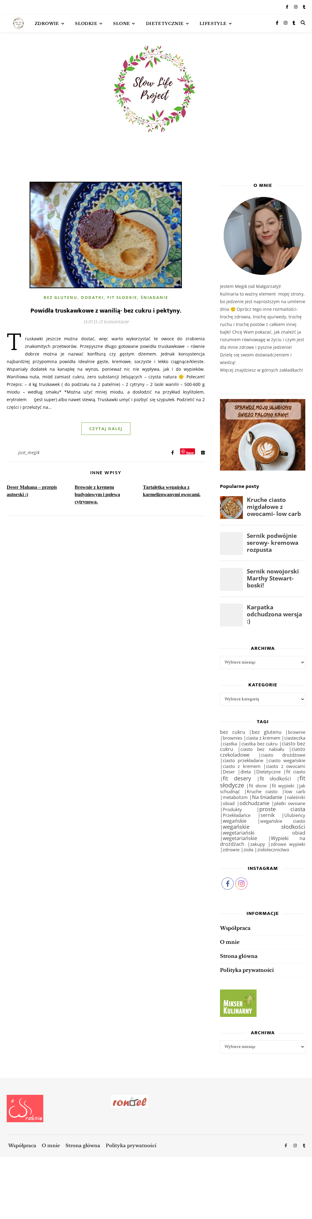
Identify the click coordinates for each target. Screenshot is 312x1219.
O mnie (229, 942)
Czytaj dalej (105, 428)
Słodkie (86, 23)
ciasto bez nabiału (262, 749)
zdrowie (231, 849)
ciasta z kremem (263, 738)
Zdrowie (47, 23)
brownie (296, 732)
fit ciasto (295, 772)
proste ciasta (282, 809)
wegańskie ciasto (282, 821)
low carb (295, 791)
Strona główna (238, 956)
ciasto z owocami (285, 766)
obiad (229, 803)
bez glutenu (267, 732)
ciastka (230, 744)
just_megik (29, 452)
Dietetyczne (268, 772)
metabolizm (235, 797)
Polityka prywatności (247, 970)
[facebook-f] (287, 7)
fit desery (237, 778)
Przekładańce (236, 815)
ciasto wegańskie (286, 760)
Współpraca (235, 928)
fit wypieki (283, 786)
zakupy (257, 844)
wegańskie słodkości (264, 826)
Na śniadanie (267, 796)
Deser (229, 772)
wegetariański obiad (264, 832)
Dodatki (92, 297)
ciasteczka (294, 737)
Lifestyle (213, 23)
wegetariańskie (240, 838)
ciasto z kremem (242, 766)
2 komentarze (114, 322)
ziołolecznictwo (273, 849)
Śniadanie (154, 297)
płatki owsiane (289, 803)
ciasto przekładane (243, 760)
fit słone (258, 785)
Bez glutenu (60, 297)
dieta (245, 772)
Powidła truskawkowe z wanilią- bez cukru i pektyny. (105, 310)
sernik (268, 814)
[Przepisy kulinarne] (262, 1003)
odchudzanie (254, 803)
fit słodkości (275, 778)
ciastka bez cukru (259, 744)
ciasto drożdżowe (283, 755)
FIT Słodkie (122, 297)
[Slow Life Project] (18, 23)
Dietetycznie (165, 23)
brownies (232, 738)
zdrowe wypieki (288, 844)
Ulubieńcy (294, 815)
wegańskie (234, 821)
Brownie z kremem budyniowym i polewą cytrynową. (97, 494)
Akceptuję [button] (288, 1203)
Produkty (232, 809)
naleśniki (296, 797)
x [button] (307, 1192)
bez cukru (232, 732)
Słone (121, 23)
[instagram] (296, 7)
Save (190, 452)
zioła (248, 849)
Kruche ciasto (262, 791)
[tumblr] (304, 7)
